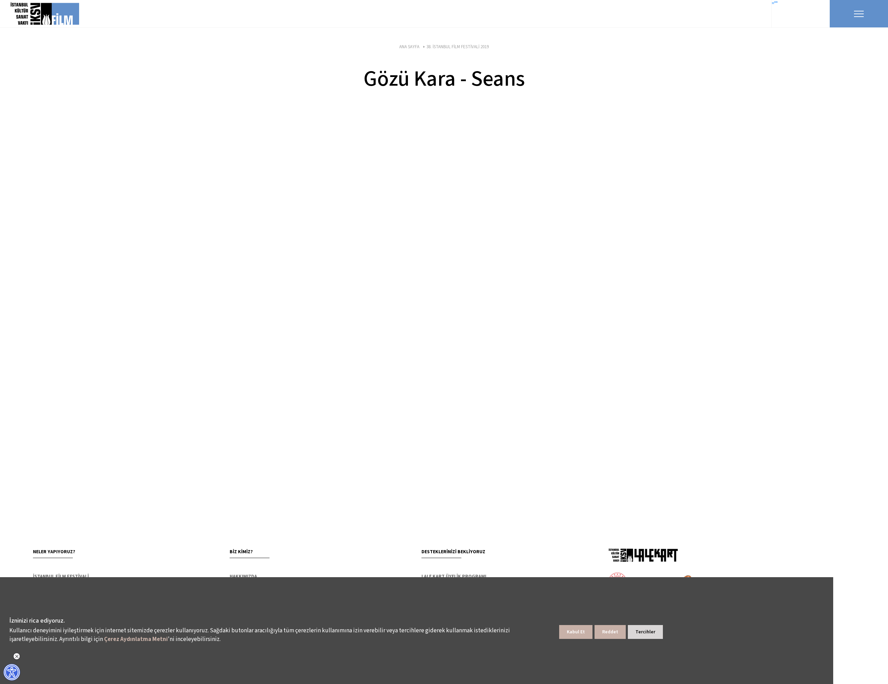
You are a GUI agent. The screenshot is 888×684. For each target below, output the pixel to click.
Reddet (610, 632)
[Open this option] (643, 555)
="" (775, 3)
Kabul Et (576, 632)
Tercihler (645, 632)
